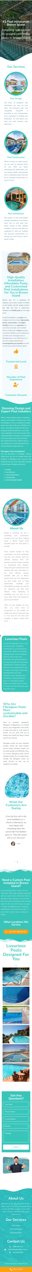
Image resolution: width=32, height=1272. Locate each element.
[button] (4, 836)
